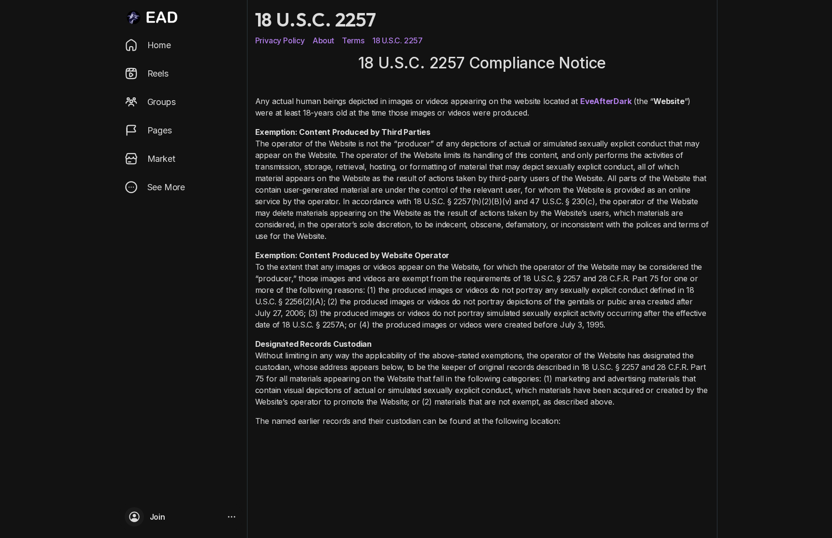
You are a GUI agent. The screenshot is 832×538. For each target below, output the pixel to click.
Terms (353, 40)
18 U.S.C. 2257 (397, 40)
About (323, 40)
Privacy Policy (280, 40)
